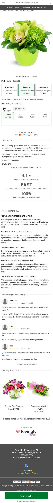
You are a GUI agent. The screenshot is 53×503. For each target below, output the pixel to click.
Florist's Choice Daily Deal (27, 307)
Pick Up (21, 108)
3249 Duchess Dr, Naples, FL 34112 (26, 452)
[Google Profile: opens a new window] (26, 465)
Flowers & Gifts (13, 11)
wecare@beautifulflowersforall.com (26, 457)
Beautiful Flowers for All (27, 2)
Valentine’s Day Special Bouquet (29, 333)
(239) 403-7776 (26, 455)
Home (4, 11)
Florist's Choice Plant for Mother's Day (31, 352)
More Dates (45, 115)
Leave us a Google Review (26, 473)
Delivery (7, 110)
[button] (48, 497)
